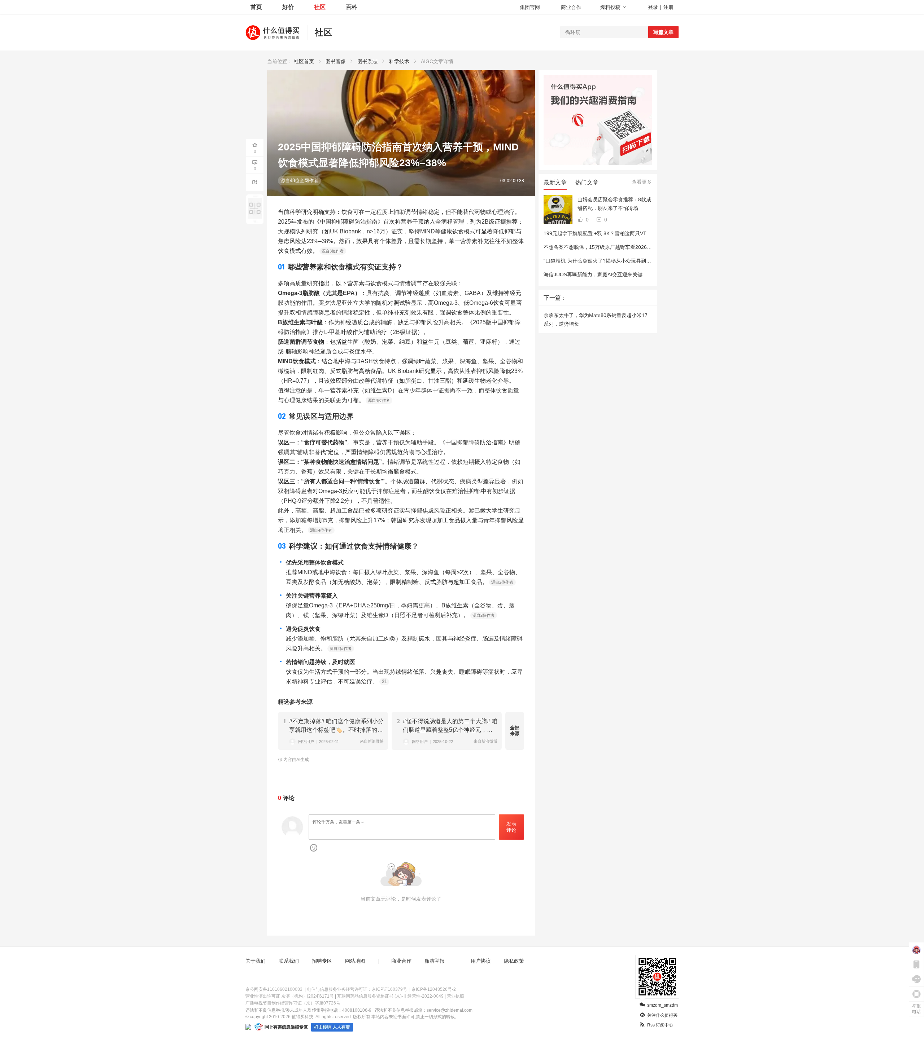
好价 (288, 7)
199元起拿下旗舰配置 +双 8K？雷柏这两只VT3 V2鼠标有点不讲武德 (620, 233)
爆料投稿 (610, 7)
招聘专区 (322, 961)
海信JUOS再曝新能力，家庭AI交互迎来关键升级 (598, 274)
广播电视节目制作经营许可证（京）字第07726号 (292, 1003)
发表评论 (511, 827)
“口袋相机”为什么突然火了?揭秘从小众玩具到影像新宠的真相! (613, 261)
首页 (256, 7)
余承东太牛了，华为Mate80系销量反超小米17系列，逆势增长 (596, 319)
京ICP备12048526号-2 (433, 989)
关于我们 (255, 961)
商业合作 (571, 7)
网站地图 (355, 961)
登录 (653, 7)
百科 (351, 7)
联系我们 (289, 961)
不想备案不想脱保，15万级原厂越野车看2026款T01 (602, 247)
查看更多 (642, 182)
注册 (668, 7)
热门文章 (586, 182)
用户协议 (481, 961)
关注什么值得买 (662, 1015)
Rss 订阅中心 (660, 1025)
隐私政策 (514, 961)
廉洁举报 (434, 961)
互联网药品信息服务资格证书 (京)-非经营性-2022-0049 (390, 996)
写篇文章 (663, 32)
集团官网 (530, 7)
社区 (320, 7)
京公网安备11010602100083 (273, 989)
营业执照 (455, 996)
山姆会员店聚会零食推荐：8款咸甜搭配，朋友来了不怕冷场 (614, 204)
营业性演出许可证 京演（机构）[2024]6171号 (289, 996)
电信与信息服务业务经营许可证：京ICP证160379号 (357, 989)
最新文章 (555, 182)
